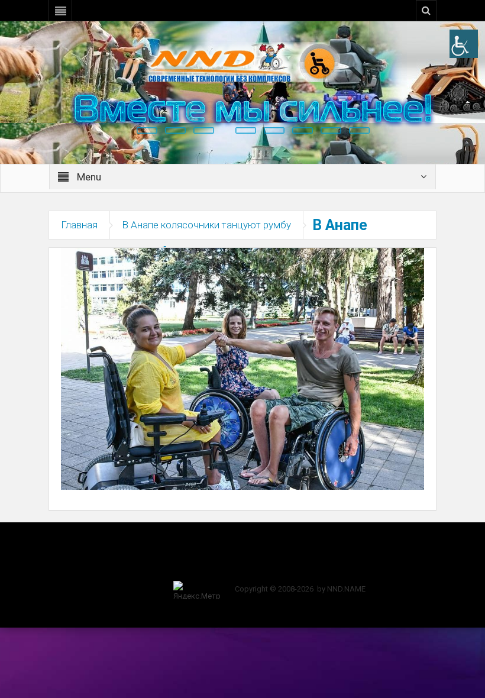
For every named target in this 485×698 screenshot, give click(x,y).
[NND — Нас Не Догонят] (242, 61)
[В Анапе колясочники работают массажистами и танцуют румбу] (242, 368)
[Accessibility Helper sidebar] (464, 44)
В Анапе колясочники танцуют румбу (206, 225)
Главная (79, 225)
